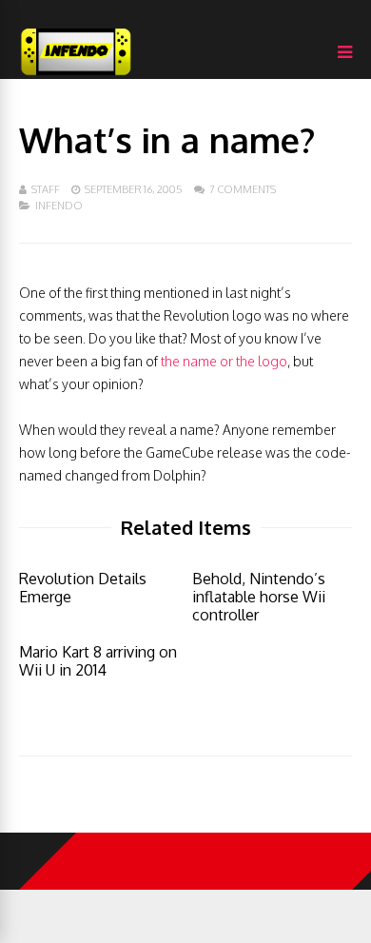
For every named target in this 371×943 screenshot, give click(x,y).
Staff (45, 189)
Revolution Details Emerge (82, 587)
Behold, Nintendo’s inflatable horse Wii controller (258, 596)
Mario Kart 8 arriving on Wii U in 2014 (98, 660)
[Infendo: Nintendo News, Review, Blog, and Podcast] (76, 75)
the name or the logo (224, 361)
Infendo (59, 205)
